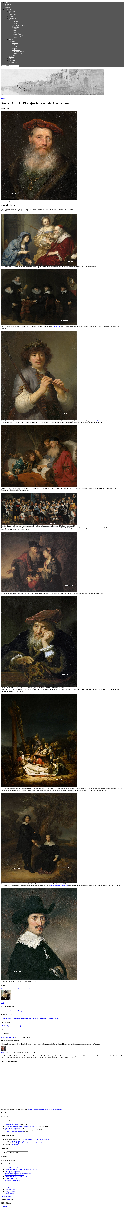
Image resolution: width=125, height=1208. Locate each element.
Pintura (11, 58)
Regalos (14, 32)
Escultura (11, 16)
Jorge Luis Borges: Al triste (13, 1180)
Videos (14, 37)
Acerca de (8, 4)
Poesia (14, 48)
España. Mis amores (18, 25)
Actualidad (15, 22)
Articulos (15, 43)
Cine (10, 13)
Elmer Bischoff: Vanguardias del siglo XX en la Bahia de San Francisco (29, 1018)
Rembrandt (56, 326)
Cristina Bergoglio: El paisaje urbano (16, 1176)
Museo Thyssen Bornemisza (59, 885)
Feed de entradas (10, 1189)
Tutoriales (12, 60)
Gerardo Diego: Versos (19, 1141)
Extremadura (13, 18)
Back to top (4, 1206)
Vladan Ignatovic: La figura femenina (16, 1026)
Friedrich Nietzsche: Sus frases (14, 1131)
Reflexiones (16, 50)
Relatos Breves (17, 53)
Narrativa (15, 44)
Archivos (3, 1160)
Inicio (6, 2)
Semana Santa (16, 34)
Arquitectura (12, 11)
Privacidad (8, 7)
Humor (14, 29)
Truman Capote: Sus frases (13, 1178)
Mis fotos (11, 57)
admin (2, 1003)
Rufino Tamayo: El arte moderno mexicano (18, 1130)
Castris (8, 1199)
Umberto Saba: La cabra (12, 1128)
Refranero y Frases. (18, 51)
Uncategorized (13, 62)
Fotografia (15, 27)
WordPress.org (9, 1193)
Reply (2, 1037)
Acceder (7, 1188)
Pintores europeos (23, 989)
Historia (11, 39)
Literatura (12, 41)
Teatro (14, 55)
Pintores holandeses (35, 989)
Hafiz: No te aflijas (16, 1144)
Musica (14, 30)
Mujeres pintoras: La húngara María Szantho (19, 1011)
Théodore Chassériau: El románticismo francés (35, 1139)
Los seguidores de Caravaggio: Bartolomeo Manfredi (21, 1126)
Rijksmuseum (100, 421)
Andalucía (15, 23)
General (11, 20)
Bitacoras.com (9, 1037)
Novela (14, 46)
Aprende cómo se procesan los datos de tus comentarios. (45, 1109)
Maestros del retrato (12, 989)
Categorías (8, 9)
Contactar (8, 6)
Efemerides (12, 15)
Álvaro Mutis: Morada (11, 1124)
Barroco (3, 989)
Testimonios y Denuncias (20, 36)
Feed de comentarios (11, 1191)
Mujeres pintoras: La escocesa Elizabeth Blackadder (32, 1143)
